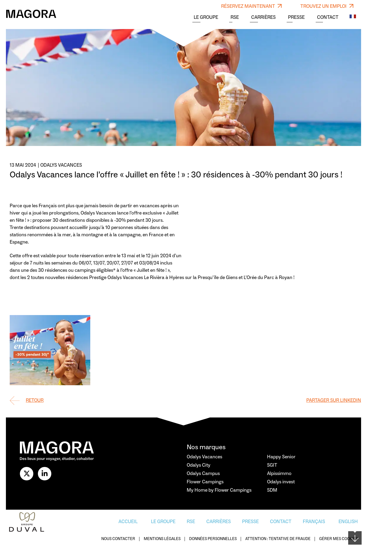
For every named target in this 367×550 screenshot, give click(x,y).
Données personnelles (213, 539)
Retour (35, 400)
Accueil (128, 522)
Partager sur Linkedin (333, 400)
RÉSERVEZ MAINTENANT (248, 6)
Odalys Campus (203, 473)
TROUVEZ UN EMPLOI (324, 6)
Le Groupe (206, 17)
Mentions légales (162, 539)
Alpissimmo (279, 473)
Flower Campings (205, 482)
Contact (328, 17)
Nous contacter (118, 539)
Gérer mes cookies (338, 539)
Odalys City (198, 465)
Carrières (263, 17)
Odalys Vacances (204, 457)
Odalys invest (281, 482)
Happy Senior (281, 457)
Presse (296, 17)
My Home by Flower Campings (219, 490)
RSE (235, 17)
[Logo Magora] (31, 13)
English (348, 522)
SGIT (272, 465)
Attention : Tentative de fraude (278, 539)
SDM (272, 490)
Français (314, 522)
